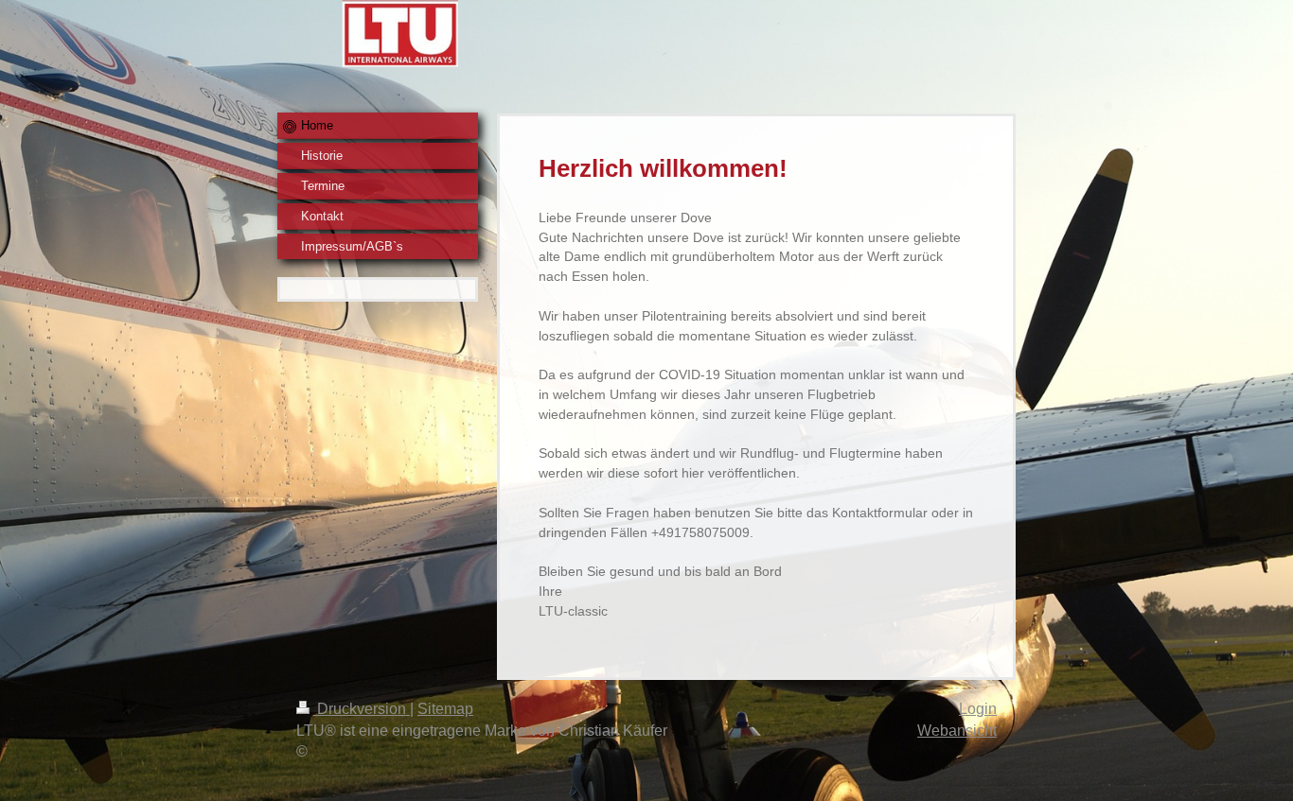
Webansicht (957, 731)
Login (978, 709)
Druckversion (361, 709)
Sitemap (445, 709)
